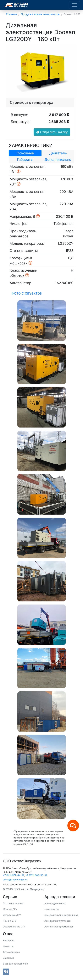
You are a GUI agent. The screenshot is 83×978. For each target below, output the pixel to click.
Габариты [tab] (25, 159)
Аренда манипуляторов (57, 920)
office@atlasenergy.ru (15, 879)
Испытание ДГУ (12, 915)
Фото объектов (11, 952)
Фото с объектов (27, 293)
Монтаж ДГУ (10, 909)
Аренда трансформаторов (59, 926)
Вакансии (8, 957)
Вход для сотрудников (15, 963)
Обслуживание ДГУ (14, 926)
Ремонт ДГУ (9, 920)
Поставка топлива (13, 903)
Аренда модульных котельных (61, 915)
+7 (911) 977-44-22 (13, 875)
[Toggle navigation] (74, 5)
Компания (8, 940)
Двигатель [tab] (58, 153)
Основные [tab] (25, 153)
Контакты (8, 946)
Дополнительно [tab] (58, 159)
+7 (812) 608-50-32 (36, 875)
